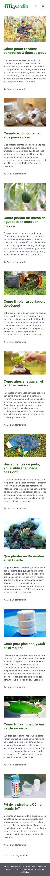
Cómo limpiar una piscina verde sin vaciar (24, 726)
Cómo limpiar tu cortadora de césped (25, 303)
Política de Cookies (25, 869)
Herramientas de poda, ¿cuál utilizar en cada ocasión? (22, 468)
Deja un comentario (16, 89)
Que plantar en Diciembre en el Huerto (24, 558)
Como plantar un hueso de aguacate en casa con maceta (25, 222)
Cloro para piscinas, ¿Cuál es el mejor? (24, 646)
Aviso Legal (31, 867)
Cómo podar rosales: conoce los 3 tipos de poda (25, 51)
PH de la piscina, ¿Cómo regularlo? (23, 806)
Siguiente (22, 855)
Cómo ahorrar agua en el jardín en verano (23, 383)
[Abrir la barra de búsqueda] (36, 6)
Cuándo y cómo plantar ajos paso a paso (22, 135)
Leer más (30, 81)
